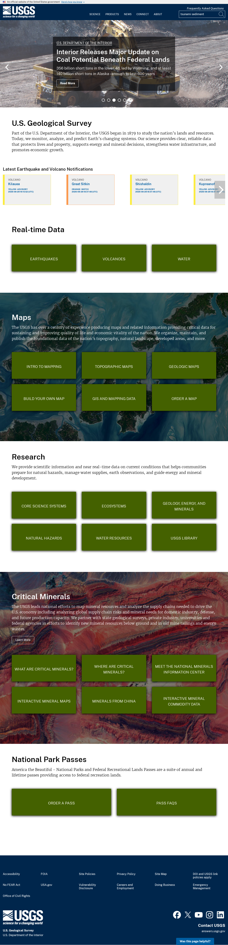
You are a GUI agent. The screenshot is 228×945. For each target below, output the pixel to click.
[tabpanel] (114, 63)
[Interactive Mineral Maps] (44, 700)
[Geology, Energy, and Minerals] (184, 505)
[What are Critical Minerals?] (44, 668)
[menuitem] (95, 12)
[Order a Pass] (61, 802)
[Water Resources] (114, 537)
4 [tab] (119, 100)
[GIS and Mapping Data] (114, 397)
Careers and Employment (125, 886)
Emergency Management (201, 886)
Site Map (161, 874)
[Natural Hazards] (44, 537)
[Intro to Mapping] (44, 365)
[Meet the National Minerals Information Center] (184, 668)
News (127, 14)
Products (112, 14)
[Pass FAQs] (166, 802)
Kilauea (14, 184)
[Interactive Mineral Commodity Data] (184, 700)
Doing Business (165, 885)
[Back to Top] (215, 932)
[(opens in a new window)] (177, 914)
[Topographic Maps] (114, 365)
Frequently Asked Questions (205, 8)
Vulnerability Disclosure (87, 886)
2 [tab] (108, 100)
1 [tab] (103, 100)
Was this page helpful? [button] (195, 941)
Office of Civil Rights (16, 896)
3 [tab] (114, 100)
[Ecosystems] (114, 505)
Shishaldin (143, 184)
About (158, 14)
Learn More (22, 640)
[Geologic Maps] (184, 365)
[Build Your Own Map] (44, 397)
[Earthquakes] (44, 258)
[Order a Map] (184, 397)
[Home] (19, 17)
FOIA (44, 874)
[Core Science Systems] (44, 505)
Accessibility (11, 874)
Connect (142, 14)
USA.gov (46, 885)
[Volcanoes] (114, 258)
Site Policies (87, 874)
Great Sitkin (81, 184)
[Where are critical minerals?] (114, 668)
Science (94, 14)
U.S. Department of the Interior (84, 43)
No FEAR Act (11, 885)
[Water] (184, 258)
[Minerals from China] (114, 700)
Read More (67, 83)
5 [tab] (124, 100)
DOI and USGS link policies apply (205, 875)
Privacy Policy (126, 874)
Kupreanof (207, 184)
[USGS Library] (184, 537)
